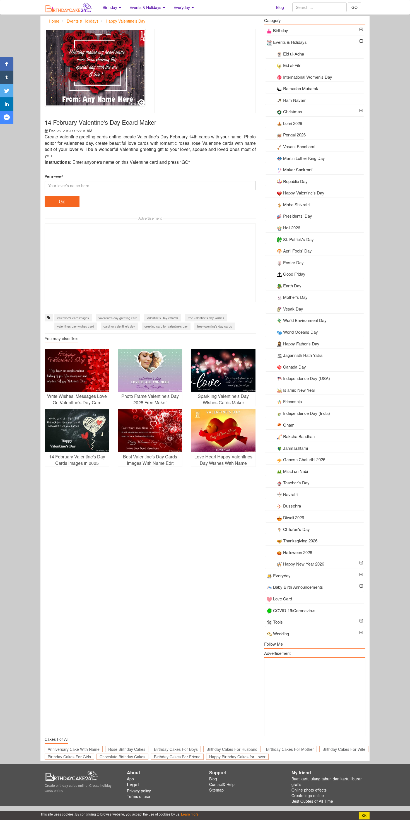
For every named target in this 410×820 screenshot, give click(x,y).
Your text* (54, 176)
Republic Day (295, 181)
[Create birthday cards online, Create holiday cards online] (69, 7)
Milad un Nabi (295, 471)
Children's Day (296, 529)
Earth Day (292, 285)
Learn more (189, 814)
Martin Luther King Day (304, 158)
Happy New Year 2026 (303, 564)
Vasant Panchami (299, 146)
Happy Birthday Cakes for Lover (237, 756)
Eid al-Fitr (291, 65)
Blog (280, 7)
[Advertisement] (205, 71)
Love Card (282, 599)
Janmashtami (295, 448)
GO (354, 7)
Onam (289, 425)
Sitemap (216, 790)
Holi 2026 (291, 227)
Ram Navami (295, 100)
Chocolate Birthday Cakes (122, 756)
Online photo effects (309, 790)
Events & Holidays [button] (145, 7)
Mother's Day (295, 297)
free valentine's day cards (214, 326)
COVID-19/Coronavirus (294, 610)
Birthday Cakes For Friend (177, 756)
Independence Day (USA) (306, 378)
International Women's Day (307, 77)
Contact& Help (222, 784)
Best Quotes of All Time (312, 801)
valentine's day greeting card (117, 318)
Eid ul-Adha (293, 54)
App (130, 778)
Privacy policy (139, 790)
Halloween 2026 (297, 552)
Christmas (292, 111)
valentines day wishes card (75, 326)
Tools (278, 622)
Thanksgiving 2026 (300, 541)
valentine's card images (73, 318)
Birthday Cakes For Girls (69, 756)
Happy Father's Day (301, 344)
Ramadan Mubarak (300, 88)
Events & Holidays (290, 42)
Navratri (290, 494)
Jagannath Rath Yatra (302, 355)
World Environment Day (305, 320)
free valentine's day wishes (206, 318)
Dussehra (292, 506)
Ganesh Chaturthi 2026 (304, 459)
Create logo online (307, 795)
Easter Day (293, 262)
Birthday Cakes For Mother (290, 749)
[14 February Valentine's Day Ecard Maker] (95, 68)
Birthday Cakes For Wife (343, 749)
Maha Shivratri (296, 204)
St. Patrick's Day (298, 239)
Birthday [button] (110, 7)
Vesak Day (293, 309)
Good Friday (294, 274)
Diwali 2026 (293, 517)
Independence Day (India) (306, 413)
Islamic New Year (299, 390)
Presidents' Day (297, 216)
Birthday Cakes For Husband (231, 749)
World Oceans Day (300, 332)
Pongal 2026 (294, 135)
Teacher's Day (296, 482)
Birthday (280, 30)
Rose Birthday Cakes (126, 749)
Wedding (281, 633)
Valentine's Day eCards (162, 318)
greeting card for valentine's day (166, 326)
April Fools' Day (297, 251)
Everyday (282, 575)
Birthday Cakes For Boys (176, 749)
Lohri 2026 (292, 123)
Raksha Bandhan (299, 436)
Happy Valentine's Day (303, 193)
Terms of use (138, 796)
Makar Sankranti (298, 169)
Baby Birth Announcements (298, 587)
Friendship (292, 401)
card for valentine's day (119, 326)
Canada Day (294, 367)
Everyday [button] (182, 7)
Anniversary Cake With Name (74, 749)
